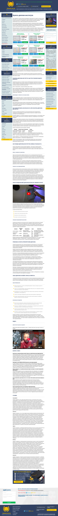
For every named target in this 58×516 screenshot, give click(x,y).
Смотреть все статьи (50, 108)
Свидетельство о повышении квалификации (6, 83)
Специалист (3, 19)
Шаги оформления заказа (41, 507)
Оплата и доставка (28, 9)
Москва (3, 106)
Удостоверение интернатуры (6, 91)
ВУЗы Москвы (51, 81)
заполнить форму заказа (21, 490)
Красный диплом (4, 27)
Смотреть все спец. (6, 139)
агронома (3, 126)
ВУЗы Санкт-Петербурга (51, 83)
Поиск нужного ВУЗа (35, 6)
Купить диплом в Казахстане (50, 91)
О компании (45, 9)
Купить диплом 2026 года (49, 98)
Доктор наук (3, 32)
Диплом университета (5, 37)
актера (3, 128)
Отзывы (40, 9)
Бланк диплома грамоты (5, 87)
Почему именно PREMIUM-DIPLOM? (41, 510)
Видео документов (4, 42)
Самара (3, 111)
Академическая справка (5, 69)
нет (36, 65)
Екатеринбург (4, 100)
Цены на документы (20, 9)
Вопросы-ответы (35, 9)
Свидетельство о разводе (5, 79)
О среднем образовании (5, 54)
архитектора (4, 129)
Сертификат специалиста (5, 92)
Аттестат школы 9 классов (5, 64)
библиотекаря (4, 134)
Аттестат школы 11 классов (5, 62)
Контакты (50, 9)
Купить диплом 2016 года (49, 101)
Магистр (3, 22)
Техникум (3, 49)
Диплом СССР (4, 24)
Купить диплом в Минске (49, 96)
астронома (3, 131)
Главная (3, 12)
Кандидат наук (4, 30)
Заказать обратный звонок (50, 75)
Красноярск (3, 105)
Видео (20, 42)
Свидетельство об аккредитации (6, 94)
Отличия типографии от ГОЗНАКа (51, 507)
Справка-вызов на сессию (5, 67)
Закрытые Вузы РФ (4, 43)
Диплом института (4, 35)
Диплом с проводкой (5, 40)
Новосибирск (4, 108)
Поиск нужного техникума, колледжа (23, 6)
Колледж (3, 51)
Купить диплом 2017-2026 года (50, 99)
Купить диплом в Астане (49, 93)
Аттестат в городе (51, 85)
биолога (3, 136)
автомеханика (4, 123)
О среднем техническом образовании (5, 56)
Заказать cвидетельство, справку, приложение (6, 85)
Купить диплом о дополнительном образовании (51, 106)
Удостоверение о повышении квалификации (6, 89)
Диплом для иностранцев (5, 29)
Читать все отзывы (51, 69)
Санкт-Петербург (4, 113)
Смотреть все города (6, 116)
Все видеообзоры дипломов (51, 25)
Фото (16, 42)
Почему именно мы (49, 77)
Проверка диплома (49, 104)
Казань (3, 103)
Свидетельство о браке (5, 77)
